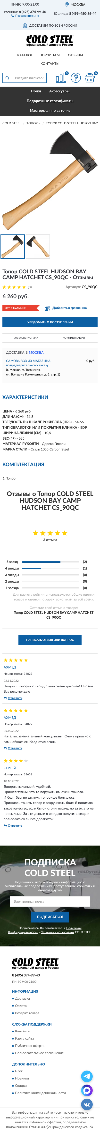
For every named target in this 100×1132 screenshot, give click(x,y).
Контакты (50, 64)
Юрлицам (50, 55)
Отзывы (75, 55)
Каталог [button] (25, 55)
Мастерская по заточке (50, 110)
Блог (19, 1071)
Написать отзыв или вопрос (50, 639)
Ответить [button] (15, 698)
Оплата (21, 1006)
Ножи (36, 91)
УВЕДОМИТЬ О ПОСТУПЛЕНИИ (50, 322)
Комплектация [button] (74, 338)
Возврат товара (27, 1013)
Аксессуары (59, 91)
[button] (25, 15)
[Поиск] (7, 78)
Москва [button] (36, 352)
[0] (89, 78)
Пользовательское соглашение (39, 1053)
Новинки (22, 1078)
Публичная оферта (29, 1046)
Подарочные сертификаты (50, 101)
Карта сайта (24, 1038)
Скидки (21, 1086)
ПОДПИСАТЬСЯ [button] (50, 917)
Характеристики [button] (26, 338)
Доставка (22, 998)
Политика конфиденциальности (40, 1093)
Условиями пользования (57, 932)
